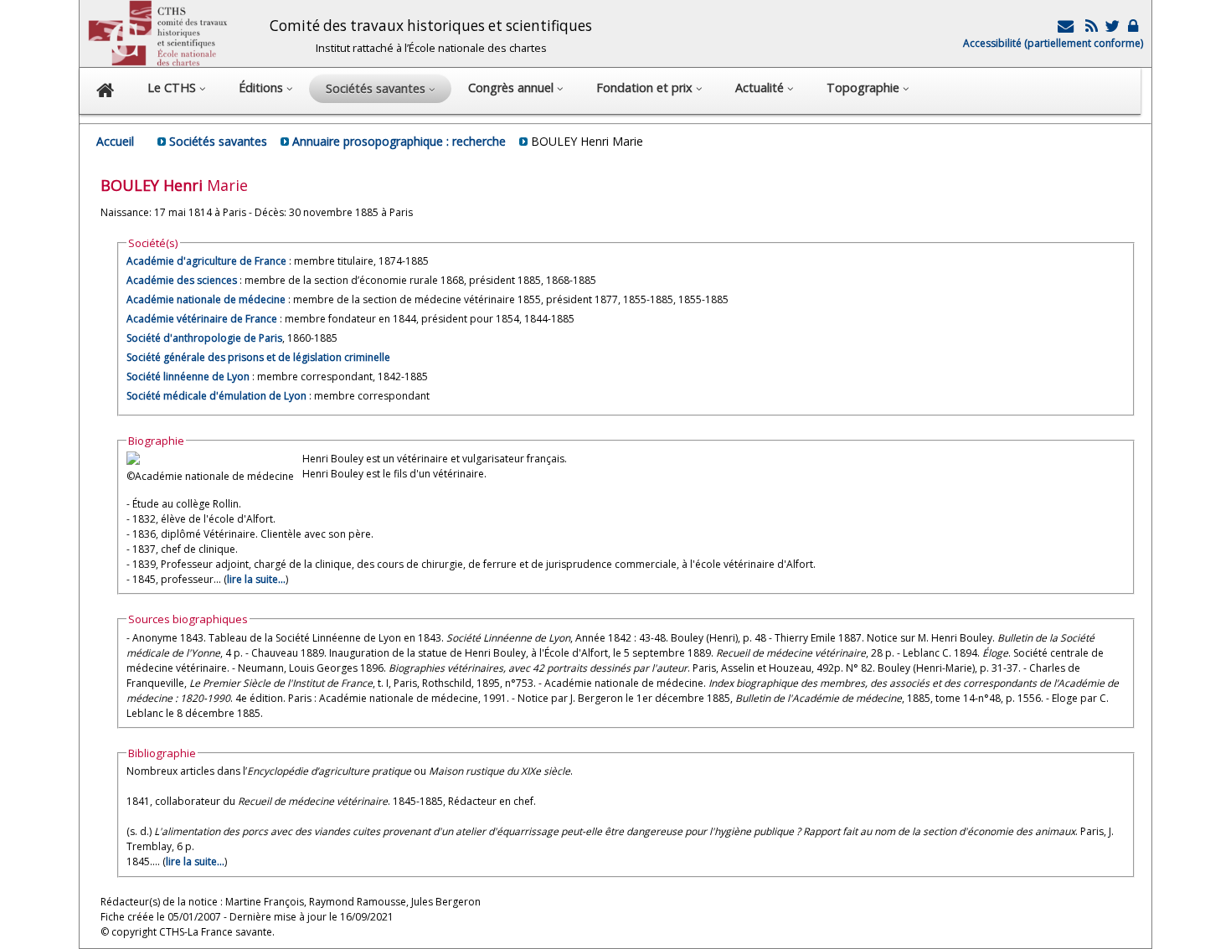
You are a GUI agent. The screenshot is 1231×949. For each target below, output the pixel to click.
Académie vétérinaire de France (201, 319)
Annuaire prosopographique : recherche (399, 141)
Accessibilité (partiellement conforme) (1053, 43)
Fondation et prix (646, 87)
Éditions (262, 87)
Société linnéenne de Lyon (188, 376)
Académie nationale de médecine (206, 299)
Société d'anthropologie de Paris (204, 338)
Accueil (115, 141)
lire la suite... (256, 579)
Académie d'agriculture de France (206, 261)
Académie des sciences (183, 280)
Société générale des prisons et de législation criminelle (258, 357)
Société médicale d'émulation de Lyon (216, 396)
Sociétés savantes (218, 141)
